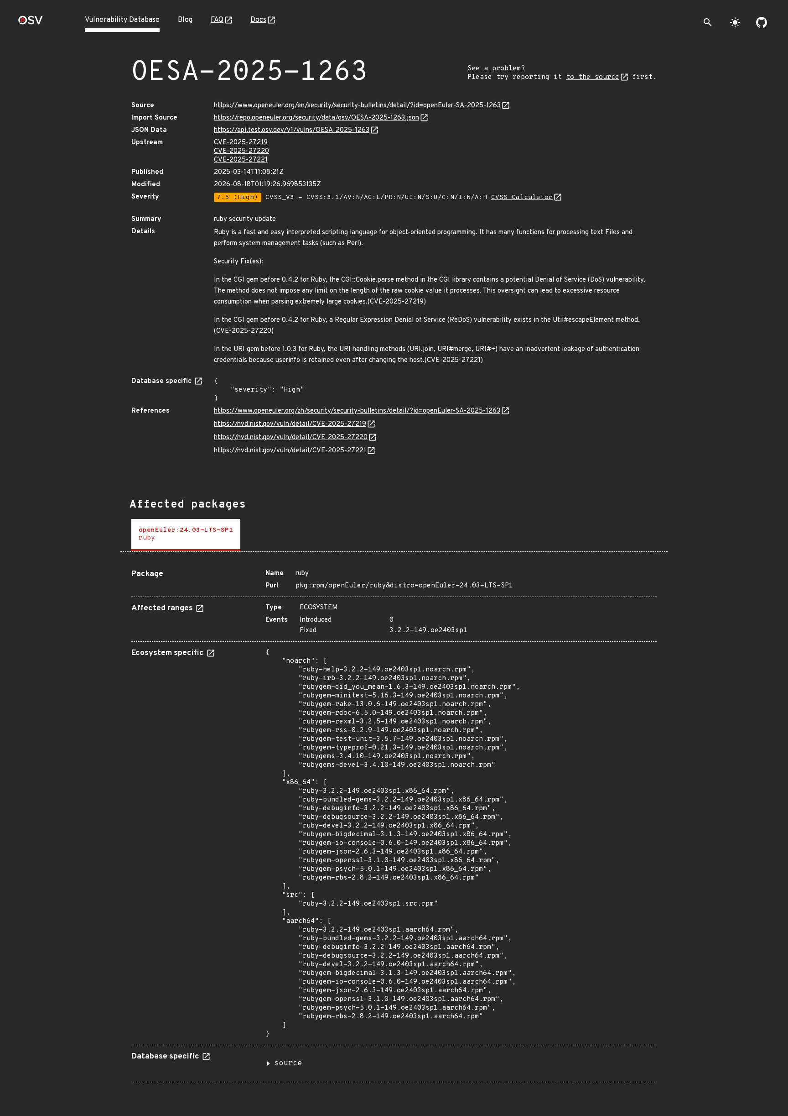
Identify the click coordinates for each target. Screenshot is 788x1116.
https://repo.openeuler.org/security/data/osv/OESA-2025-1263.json (316, 118)
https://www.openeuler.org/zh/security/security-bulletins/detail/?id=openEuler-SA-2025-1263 (357, 411)
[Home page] (30, 23)
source (288, 1063)
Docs (258, 20)
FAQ (217, 20)
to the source (592, 77)
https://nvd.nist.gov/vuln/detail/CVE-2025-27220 (291, 437)
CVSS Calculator (522, 197)
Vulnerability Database (122, 20)
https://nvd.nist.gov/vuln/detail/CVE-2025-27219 (290, 424)
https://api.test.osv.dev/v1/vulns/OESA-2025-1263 (291, 130)
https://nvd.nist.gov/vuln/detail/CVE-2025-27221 (290, 450)
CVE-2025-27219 (241, 142)
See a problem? (496, 68)
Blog (185, 20)
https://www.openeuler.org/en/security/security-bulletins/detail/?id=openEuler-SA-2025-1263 (357, 105)
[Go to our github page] (761, 22)
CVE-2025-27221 (241, 160)
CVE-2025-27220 (241, 151)
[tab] (185, 535)
